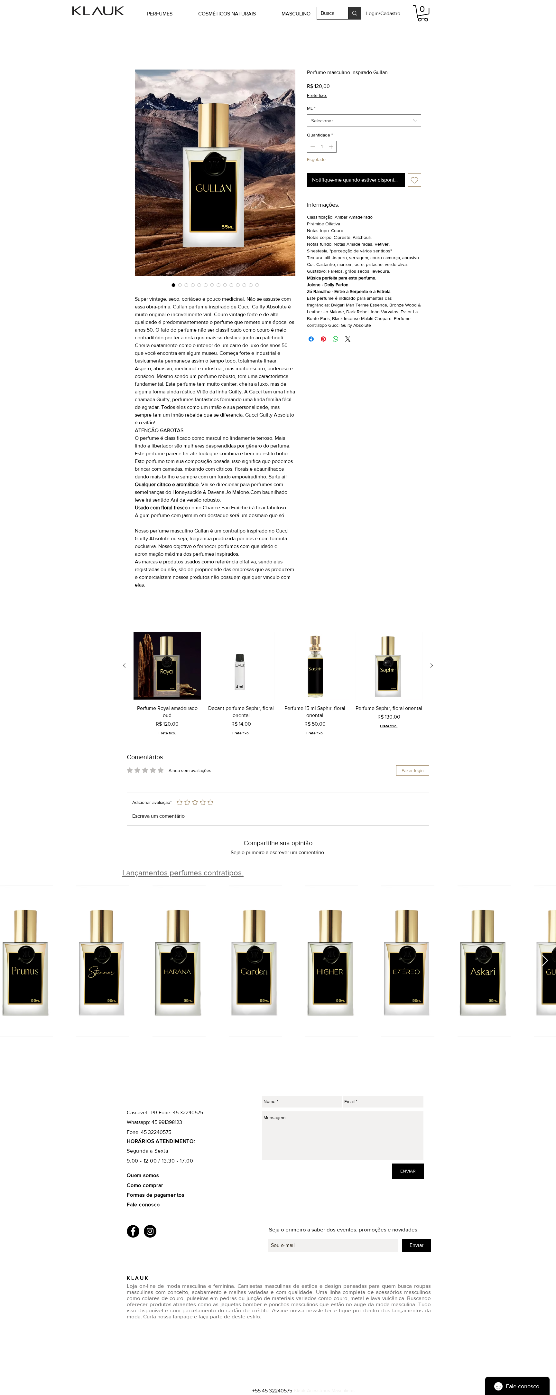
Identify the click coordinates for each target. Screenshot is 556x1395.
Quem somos (143, 1176)
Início (141, 46)
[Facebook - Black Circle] (133, 1231)
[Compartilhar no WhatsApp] (335, 340)
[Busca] (354, 13)
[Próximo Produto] (432, 666)
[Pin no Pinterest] (323, 340)
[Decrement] (312, 147)
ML (311, 108)
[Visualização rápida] (167, 666)
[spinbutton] (322, 147)
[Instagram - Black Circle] (150, 1231)
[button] (169, 13)
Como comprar (145, 1185)
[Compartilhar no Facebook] (311, 340)
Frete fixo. (317, 96)
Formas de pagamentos (155, 1195)
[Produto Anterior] (124, 666)
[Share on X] (348, 340)
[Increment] (332, 147)
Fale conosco (143, 1205)
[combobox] (364, 121)
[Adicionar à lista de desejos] (414, 180)
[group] (278, 684)
